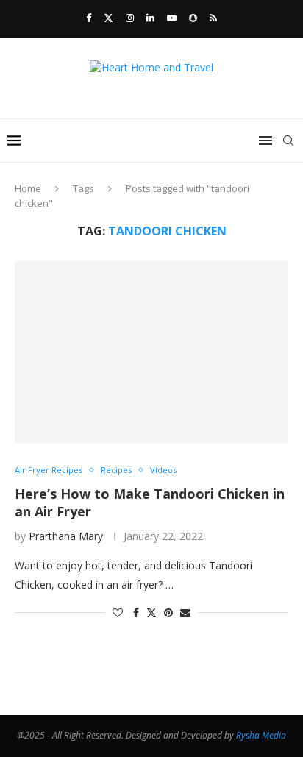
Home (28, 188)
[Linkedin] (150, 17)
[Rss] (213, 17)
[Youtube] (172, 17)
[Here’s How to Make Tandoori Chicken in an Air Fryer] (151, 351)
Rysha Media (261, 735)
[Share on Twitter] (151, 612)
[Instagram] (130, 17)
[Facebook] (88, 17)
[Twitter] (108, 17)
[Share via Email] (185, 612)
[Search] (288, 140)
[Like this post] (118, 612)
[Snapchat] (193, 17)
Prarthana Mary (66, 536)
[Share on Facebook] (136, 612)
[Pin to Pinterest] (168, 612)
